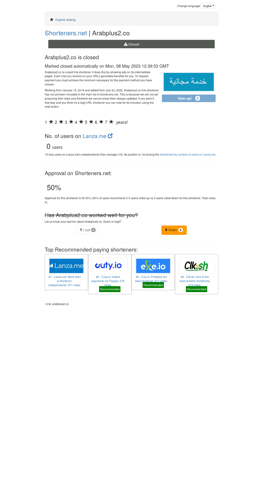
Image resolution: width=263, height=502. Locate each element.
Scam (175, 229)
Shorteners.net (66, 32)
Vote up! (188, 98)
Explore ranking (65, 20)
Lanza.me (95, 136)
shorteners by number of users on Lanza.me (187, 154)
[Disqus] (131, 355)
